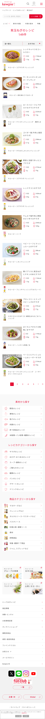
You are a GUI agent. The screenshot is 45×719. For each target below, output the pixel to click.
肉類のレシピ (15, 425)
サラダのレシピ (16, 452)
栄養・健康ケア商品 (17, 543)
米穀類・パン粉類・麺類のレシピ (22, 435)
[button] (42, 602)
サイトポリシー (27, 707)
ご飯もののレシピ (17, 468)
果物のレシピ (15, 414)
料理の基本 (29, 24)
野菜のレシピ (15, 409)
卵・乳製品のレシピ (17, 430)
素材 (11, 533)
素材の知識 (17, 24)
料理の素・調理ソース (18, 527)
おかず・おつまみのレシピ (20, 457)
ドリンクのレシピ (17, 489)
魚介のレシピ (15, 419)
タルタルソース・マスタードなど (23, 516)
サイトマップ (15, 707)
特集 (38, 24)
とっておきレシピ (19, 10)
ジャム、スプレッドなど (19, 549)
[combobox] (22, 16)
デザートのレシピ (17, 484)
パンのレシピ (15, 479)
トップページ (6, 10)
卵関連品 (13, 538)
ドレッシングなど (17, 511)
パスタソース (15, 522)
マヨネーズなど (16, 506)
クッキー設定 (18, 716)
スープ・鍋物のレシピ (18, 462)
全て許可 (25, 716)
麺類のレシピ (15, 473)
